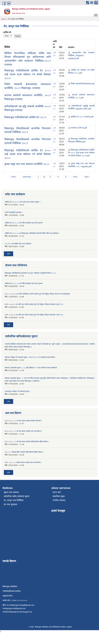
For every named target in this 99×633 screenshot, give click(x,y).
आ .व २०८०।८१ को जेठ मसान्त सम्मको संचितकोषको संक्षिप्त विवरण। (27, 441)
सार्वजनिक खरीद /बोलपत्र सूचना (16, 496)
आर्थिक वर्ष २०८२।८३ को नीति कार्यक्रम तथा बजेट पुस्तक (24, 223)
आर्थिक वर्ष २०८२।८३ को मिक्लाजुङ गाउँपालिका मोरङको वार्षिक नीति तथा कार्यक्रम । (32, 233)
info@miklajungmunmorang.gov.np (17, 612)
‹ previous (26, 177)
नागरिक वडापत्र (59, 500)
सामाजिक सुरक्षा (59, 496)
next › (75, 177)
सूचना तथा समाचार (11, 492)
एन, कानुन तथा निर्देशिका (14, 500)
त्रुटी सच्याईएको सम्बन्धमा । (14, 212)
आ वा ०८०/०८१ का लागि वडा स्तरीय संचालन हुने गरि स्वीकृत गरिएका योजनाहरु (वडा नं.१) (34, 304)
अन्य (8, 254)
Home (3, 19)
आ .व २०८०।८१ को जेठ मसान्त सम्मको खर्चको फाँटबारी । (23, 421)
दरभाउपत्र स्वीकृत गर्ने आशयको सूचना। (17, 391)
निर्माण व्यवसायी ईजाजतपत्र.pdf (82, 84)
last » (87, 177)
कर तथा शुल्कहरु (10, 504)
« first (13, 177)
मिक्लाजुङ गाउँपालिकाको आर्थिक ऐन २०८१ (25, 117)
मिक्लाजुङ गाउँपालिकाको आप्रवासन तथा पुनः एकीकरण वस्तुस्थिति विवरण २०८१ (30, 273)
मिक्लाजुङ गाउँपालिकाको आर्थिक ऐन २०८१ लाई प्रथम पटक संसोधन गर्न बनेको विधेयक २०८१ (27, 74)
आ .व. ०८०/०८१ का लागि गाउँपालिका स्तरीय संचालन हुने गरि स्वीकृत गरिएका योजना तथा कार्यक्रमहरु (37, 294)
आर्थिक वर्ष (7, 32)
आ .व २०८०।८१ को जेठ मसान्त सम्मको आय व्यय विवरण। (23, 431)
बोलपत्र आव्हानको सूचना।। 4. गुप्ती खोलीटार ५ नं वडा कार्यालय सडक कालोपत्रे (31, 368)
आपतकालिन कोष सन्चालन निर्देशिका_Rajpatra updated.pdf (81, 56)
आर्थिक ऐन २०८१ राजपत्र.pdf (82, 117)
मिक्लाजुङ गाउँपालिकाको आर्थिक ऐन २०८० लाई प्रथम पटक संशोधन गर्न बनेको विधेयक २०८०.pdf (81, 153)
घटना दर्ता (57, 492)
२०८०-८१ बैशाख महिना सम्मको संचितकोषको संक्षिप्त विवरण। (24, 452)
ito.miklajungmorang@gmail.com (20, 605)
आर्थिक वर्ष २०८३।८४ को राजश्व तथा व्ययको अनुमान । (23, 202)
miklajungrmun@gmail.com (14, 608)
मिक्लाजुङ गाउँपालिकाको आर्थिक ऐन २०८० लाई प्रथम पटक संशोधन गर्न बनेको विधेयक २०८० (27, 154)
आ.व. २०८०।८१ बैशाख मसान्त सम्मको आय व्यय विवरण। (23, 462)
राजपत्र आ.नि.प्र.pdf (79, 128)
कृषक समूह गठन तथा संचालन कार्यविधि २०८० (26, 163)
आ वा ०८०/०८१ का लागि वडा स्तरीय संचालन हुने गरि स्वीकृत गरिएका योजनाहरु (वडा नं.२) (34, 315)
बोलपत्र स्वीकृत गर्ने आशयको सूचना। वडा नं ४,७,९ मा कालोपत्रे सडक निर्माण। (30, 357)
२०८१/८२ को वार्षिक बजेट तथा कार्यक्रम (18, 244)
